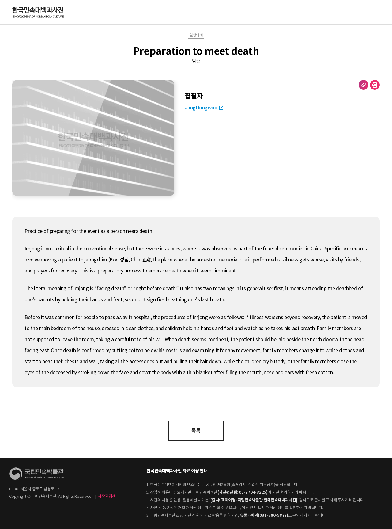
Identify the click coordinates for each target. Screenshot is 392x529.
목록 (195, 431)
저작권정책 (107, 496)
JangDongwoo (201, 108)
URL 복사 (363, 85)
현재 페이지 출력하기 (375, 85)
